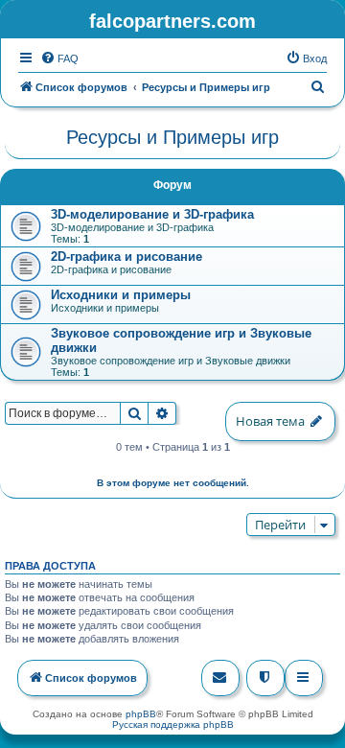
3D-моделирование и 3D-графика (152, 214)
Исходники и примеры (121, 295)
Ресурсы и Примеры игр (172, 137)
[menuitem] (59, 58)
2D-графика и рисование (126, 256)
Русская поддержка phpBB (173, 724)
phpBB (141, 714)
